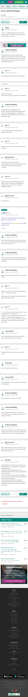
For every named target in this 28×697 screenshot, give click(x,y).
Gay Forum (10, 683)
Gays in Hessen (14, 622)
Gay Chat (23, 681)
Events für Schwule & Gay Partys (14, 636)
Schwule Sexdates (14, 628)
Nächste (22, 22)
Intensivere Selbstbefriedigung (7, 558)
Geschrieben (11, 29)
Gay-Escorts (14, 631)
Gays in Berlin (14, 612)
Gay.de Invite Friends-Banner (14, 648)
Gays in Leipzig (14, 621)
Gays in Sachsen (14, 619)
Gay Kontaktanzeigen (18, 683)
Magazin (8, 6)
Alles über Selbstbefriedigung (14, 581)
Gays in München (14, 618)
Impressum (14, 601)
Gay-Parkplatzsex (14, 634)
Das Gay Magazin (14, 593)
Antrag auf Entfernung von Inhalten (14, 604)
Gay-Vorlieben (14, 637)
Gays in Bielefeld (14, 615)
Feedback (14, 663)
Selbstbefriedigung (5, 531)
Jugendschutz (17, 603)
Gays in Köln (14, 616)
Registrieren (19, 2)
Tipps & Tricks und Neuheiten (14, 664)
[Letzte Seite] (26, 22)
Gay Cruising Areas (14, 633)
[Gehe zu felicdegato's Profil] (25, 531)
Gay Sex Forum (11, 16)
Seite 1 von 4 (14, 22)
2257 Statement (14, 606)
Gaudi (14, 654)
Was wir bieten (17, 597)
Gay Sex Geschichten (18, 525)
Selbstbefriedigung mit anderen (7, 547)
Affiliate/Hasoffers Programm (14, 645)
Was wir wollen (11, 597)
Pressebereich (14, 643)
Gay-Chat (14, 591)
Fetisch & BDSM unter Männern (14, 630)
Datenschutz (10, 603)
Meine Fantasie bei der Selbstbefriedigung (10, 540)
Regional (14, 611)
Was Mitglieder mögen (14, 594)
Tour (14, 596)
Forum (2, 6)
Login (10, 2)
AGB (14, 600)
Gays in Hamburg (14, 613)
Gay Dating (14, 627)
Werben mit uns (14, 646)
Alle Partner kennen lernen (14, 652)
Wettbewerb (22, 6)
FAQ (14, 660)
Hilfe (14, 661)
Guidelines (14, 598)
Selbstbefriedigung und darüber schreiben (10, 523)
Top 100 (15, 6)
